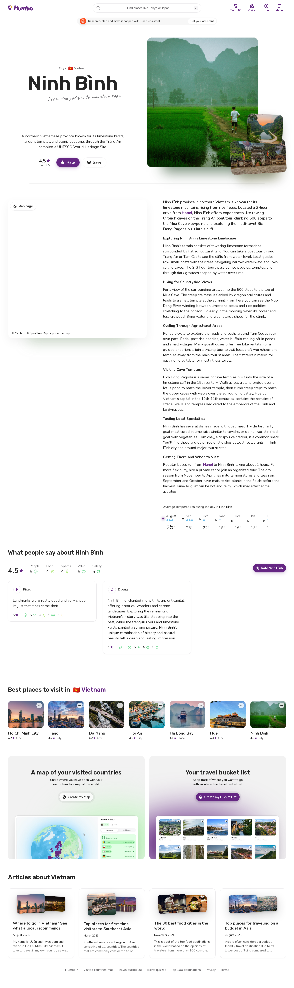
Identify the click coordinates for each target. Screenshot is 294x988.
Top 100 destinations (186, 970)
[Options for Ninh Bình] (281, 705)
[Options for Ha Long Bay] (201, 705)
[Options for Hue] (241, 705)
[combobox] (147, 8)
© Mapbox (18, 333)
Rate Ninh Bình (272, 568)
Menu (279, 10)
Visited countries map (98, 970)
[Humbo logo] (20, 7)
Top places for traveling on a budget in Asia (251, 926)
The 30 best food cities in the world (181, 926)
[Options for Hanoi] (79, 705)
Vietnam (77, 68)
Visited (252, 10)
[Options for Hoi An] (160, 705)
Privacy (211, 970)
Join (266, 10)
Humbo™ (72, 970)
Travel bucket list (130, 970)
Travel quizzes (156, 970)
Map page (25, 206)
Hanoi (187, 213)
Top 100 (235, 10)
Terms (224, 970)
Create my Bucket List (220, 797)
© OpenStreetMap (37, 333)
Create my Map (79, 797)
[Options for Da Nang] (120, 705)
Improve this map (60, 333)
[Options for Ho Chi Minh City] (39, 705)
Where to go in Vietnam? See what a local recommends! (40, 926)
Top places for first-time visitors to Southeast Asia (107, 926)
